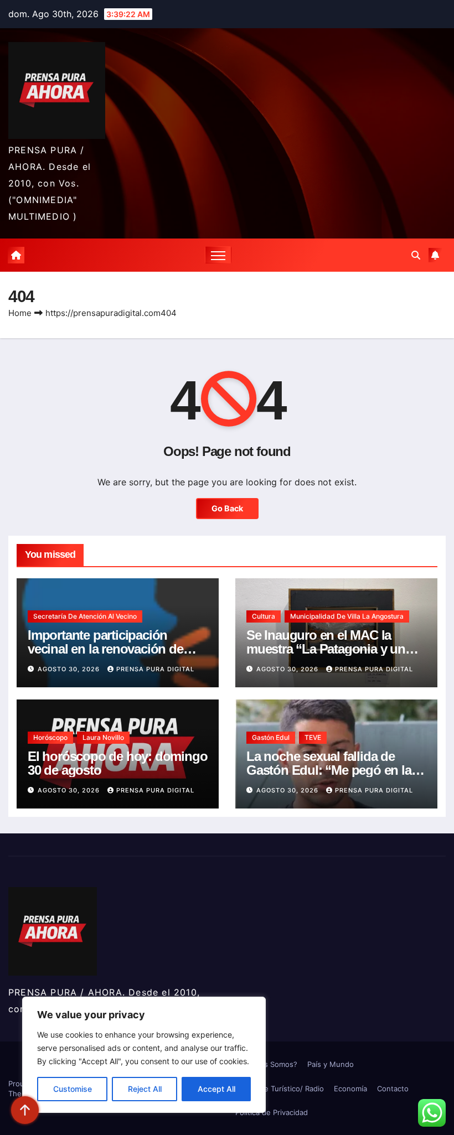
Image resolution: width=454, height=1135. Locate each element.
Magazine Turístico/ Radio (279, 1088)
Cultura (263, 616)
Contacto (393, 1088)
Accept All (216, 1088)
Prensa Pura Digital (155, 669)
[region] (144, 1055)
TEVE (313, 737)
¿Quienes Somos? (266, 1064)
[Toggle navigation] (218, 254)
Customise (72, 1088)
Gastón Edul (271, 737)
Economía (350, 1088)
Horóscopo (50, 737)
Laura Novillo (103, 737)
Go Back (227, 508)
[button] (415, 255)
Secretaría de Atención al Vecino (85, 616)
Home (20, 313)
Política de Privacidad (271, 1112)
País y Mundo (330, 1064)
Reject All (145, 1088)
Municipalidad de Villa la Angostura (347, 616)
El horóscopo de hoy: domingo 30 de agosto (117, 763)
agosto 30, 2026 (70, 669)
